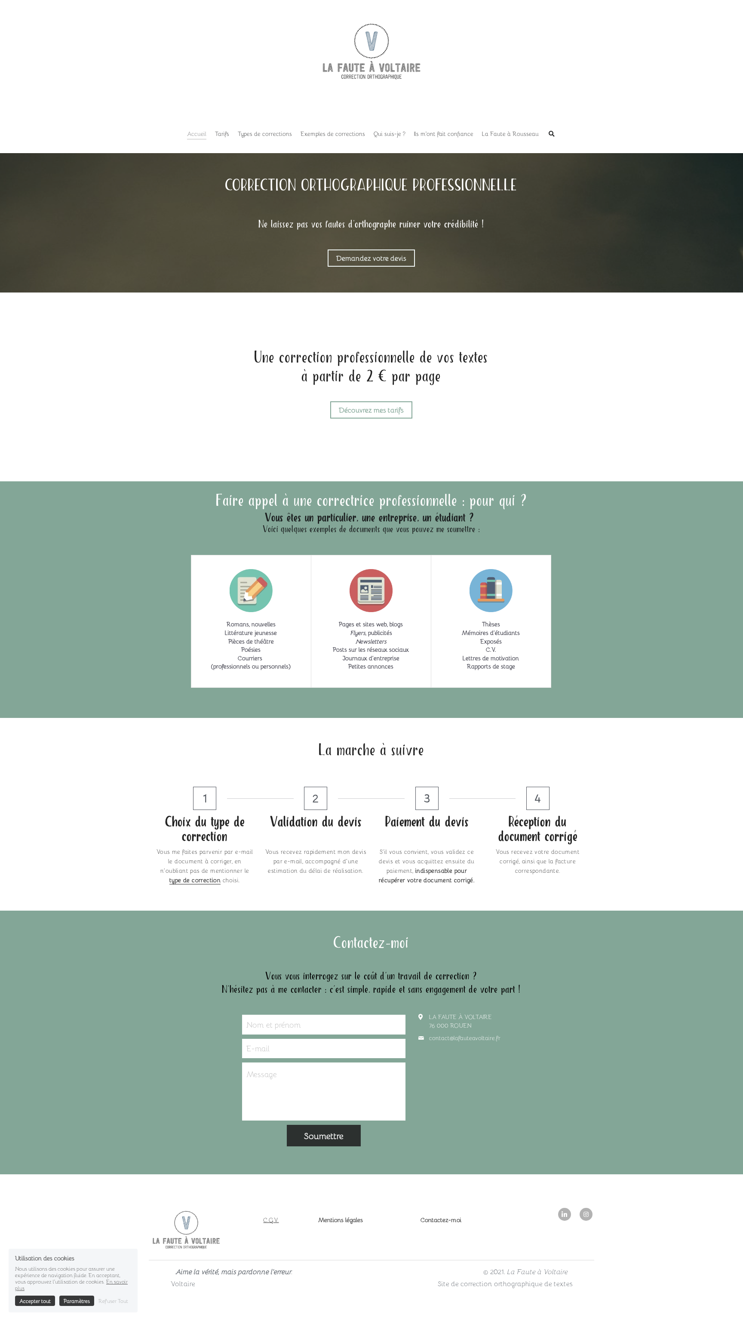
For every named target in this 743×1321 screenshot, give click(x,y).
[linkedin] (564, 1214)
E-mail (258, 1048)
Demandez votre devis (371, 258)
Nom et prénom (273, 1024)
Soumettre (324, 1135)
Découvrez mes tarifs (371, 410)
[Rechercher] (551, 134)
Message (261, 1074)
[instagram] (586, 1214)
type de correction (195, 880)
